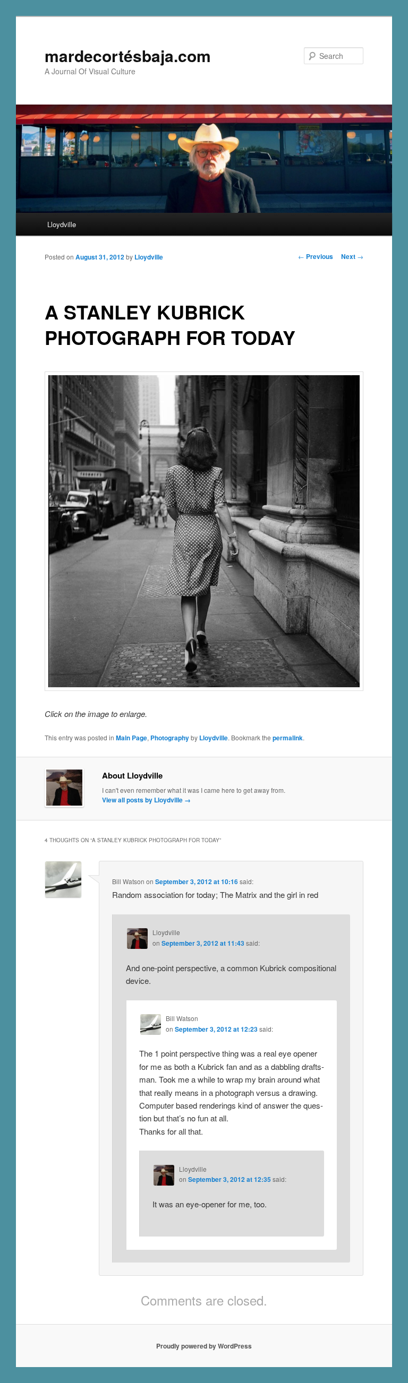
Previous (315, 256)
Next (352, 256)
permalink (288, 737)
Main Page (131, 737)
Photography (169, 737)
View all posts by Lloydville (146, 800)
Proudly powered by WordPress (204, 1346)
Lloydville (61, 224)
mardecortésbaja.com (128, 55)
